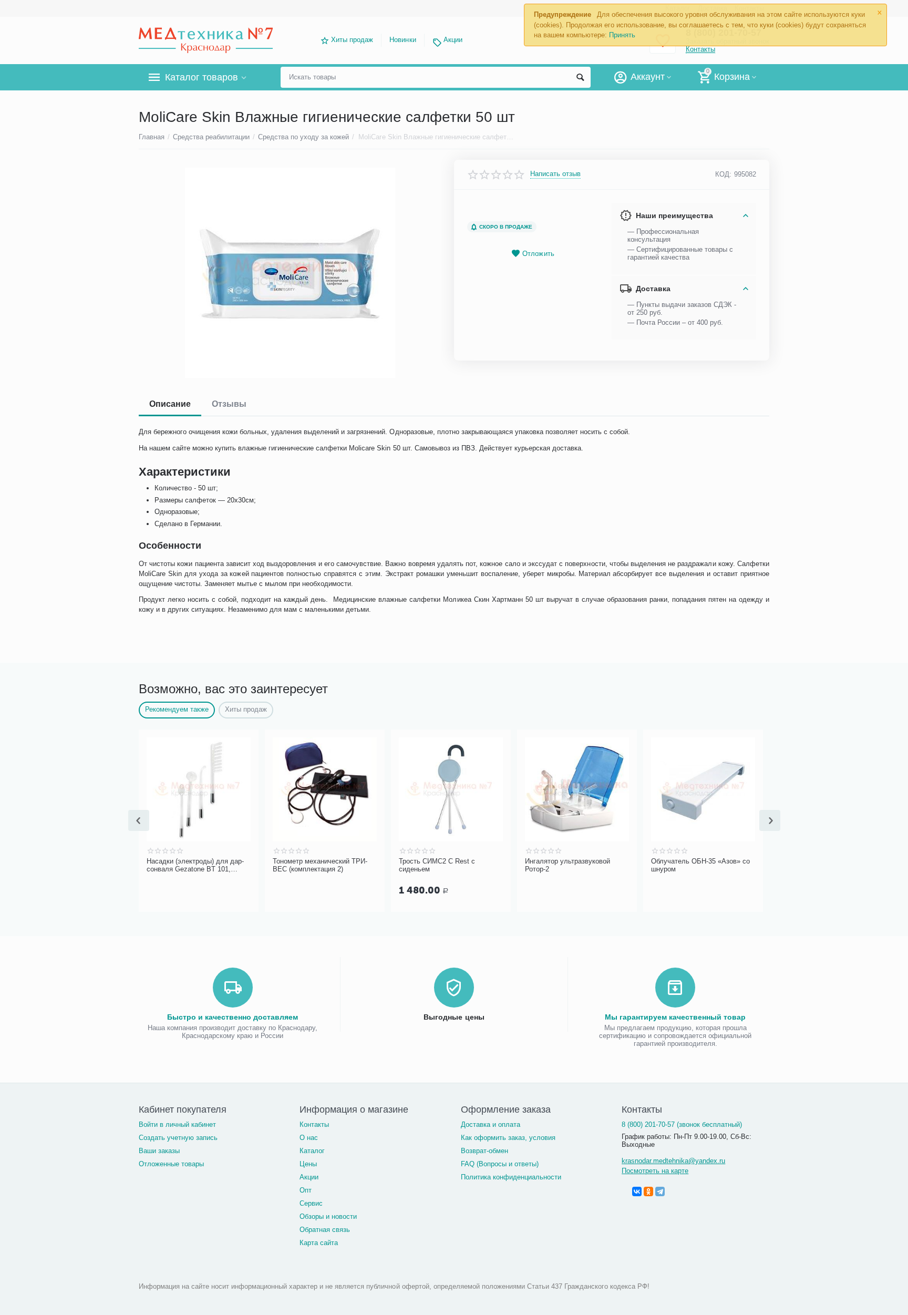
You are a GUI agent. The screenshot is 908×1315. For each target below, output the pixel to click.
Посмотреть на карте (655, 1171)
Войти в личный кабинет (177, 1124)
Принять (622, 35)
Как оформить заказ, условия (508, 1138)
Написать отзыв (555, 174)
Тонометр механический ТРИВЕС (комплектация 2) (196, 865)
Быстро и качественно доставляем (232, 1017)
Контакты (314, 1124)
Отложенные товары (171, 1164)
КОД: (723, 174)
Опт (306, 1190)
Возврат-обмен (484, 1151)
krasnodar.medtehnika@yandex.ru (673, 1161)
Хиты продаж (352, 40)
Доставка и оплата (490, 1124)
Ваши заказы (159, 1151)
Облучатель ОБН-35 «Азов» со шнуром (576, 865)
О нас (309, 1138)
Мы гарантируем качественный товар (675, 1017)
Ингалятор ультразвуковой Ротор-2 (443, 865)
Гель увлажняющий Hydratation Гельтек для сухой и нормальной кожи (702, 865)
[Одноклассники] (648, 1191)
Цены (308, 1164)
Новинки (402, 40)
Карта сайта (319, 1243)
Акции (452, 40)
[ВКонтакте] (637, 1191)
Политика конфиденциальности (511, 1177)
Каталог (312, 1151)
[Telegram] (660, 1191)
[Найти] (580, 77)
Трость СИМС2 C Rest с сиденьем (313, 865)
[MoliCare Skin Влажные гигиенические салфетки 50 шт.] (290, 273)
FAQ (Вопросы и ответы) (500, 1164)
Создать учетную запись (178, 1138)
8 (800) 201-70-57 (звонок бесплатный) (682, 1124)
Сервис (311, 1203)
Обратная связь (325, 1230)
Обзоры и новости (328, 1216)
